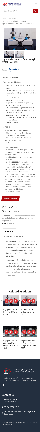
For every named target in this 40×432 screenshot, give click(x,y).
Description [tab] (9, 231)
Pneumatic (12, 19)
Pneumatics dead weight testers (14, 21)
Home (4, 19)
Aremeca (10, 223)
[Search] (35, 11)
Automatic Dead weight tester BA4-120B (28, 311)
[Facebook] (3, 385)
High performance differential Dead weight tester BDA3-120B (11, 344)
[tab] (9, 230)
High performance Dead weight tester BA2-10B (10, 311)
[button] (36, 4)
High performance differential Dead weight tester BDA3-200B (28, 344)
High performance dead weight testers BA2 (18, 24)
